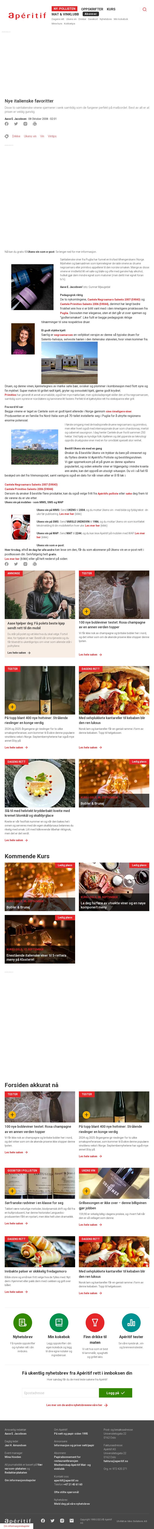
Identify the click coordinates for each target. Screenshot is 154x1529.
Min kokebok (121, 19)
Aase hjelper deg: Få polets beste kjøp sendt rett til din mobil (36, 625)
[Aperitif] (27, 16)
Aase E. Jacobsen (15, 118)
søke (129, 493)
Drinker (82, 19)
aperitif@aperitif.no (66, 1480)
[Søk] (144, 9)
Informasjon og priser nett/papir (74, 1445)
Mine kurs (57, 23)
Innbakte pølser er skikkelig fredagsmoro (36, 1271)
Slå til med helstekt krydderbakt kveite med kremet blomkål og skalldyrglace (37, 813)
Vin (42, 136)
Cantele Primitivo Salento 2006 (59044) (84, 304)
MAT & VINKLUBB (65, 14)
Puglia (64, 313)
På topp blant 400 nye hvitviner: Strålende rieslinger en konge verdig (36, 720)
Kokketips (69, 23)
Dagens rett (58, 19)
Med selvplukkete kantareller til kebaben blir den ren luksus (112, 720)
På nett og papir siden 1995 (71, 1433)
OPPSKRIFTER (92, 9)
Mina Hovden (13, 1456)
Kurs (111, 9)
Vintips (52, 136)
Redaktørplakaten (16, 1472)
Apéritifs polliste (108, 493)
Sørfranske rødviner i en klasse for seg (34, 1203)
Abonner (91, 13)
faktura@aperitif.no (116, 1461)
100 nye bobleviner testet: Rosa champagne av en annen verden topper (112, 624)
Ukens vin (71, 19)
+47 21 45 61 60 (72, 1484)
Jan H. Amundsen (15, 1445)
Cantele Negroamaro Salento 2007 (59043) (114, 299)
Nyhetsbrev (106, 19)
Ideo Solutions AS (137, 1521)
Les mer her (66, 513)
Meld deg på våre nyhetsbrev (72, 1503)
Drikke (16, 136)
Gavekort (93, 19)
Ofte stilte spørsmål (66, 1492)
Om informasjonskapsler (20, 1480)
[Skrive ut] (35, 124)
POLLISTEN (66, 9)
